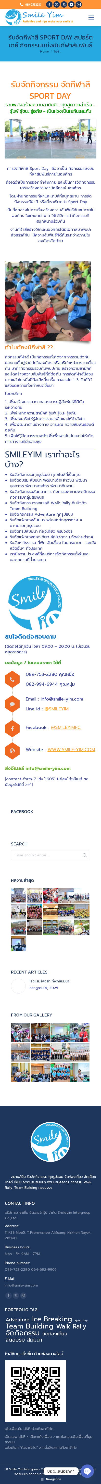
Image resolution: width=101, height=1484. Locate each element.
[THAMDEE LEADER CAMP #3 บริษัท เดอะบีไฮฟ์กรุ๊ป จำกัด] (19, 944)
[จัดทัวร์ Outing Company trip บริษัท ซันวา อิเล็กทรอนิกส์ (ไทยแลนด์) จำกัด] (19, 896)
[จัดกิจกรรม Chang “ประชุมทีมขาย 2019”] (66, 928)
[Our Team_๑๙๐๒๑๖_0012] (41, 1053)
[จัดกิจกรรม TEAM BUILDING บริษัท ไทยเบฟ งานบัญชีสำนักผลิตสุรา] (34, 928)
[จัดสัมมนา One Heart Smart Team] (19, 912)
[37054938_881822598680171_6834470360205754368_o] (21, 1033)
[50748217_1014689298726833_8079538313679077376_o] (21, 1053)
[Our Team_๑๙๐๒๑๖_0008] (80, 1053)
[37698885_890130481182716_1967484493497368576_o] (41, 1033)
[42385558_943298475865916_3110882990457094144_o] (80, 1073)
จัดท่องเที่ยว (54, 1334)
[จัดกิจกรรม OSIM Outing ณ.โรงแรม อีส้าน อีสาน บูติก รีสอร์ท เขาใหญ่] (19, 928)
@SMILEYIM (57, 708)
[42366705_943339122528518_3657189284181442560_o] (60, 1033)
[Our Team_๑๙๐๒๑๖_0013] (60, 1073)
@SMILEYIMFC (66, 727)
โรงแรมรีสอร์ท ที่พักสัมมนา (49, 981)
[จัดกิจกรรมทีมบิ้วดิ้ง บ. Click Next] (50, 896)
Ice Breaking (52, 1319)
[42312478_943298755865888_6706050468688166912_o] (21, 1073)
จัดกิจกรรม (23, 1333)
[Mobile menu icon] (91, 17)
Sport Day (81, 1320)
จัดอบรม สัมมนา (24, 1340)
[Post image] (18, 986)
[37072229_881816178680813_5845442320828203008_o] (80, 1033)
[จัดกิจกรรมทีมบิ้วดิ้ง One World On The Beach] (82, 896)
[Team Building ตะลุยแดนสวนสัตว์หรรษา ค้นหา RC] (34, 896)
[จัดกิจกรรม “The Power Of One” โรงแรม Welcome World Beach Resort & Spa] (82, 928)
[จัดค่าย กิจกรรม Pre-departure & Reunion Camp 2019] (34, 912)
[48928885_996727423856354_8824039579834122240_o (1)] (60, 1053)
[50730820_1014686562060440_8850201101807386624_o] (41, 1073)
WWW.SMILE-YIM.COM (71, 749)
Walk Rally (71, 1326)
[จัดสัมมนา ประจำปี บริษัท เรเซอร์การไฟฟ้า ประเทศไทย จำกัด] (50, 912)
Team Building (29, 1326)
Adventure (17, 1320)
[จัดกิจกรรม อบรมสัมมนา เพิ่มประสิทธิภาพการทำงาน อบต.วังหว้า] (82, 912)
